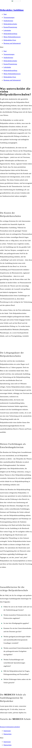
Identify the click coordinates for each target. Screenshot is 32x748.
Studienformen (8, 21)
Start (5, 14)
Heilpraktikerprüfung (10, 34)
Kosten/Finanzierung (10, 27)
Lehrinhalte (7, 30)
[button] (16, 47)
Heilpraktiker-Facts (10, 40)
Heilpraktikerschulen (10, 24)
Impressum (7, 731)
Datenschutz (7, 734)
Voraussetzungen (9, 17)
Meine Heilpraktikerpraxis (12, 37)
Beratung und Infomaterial (12, 43)
